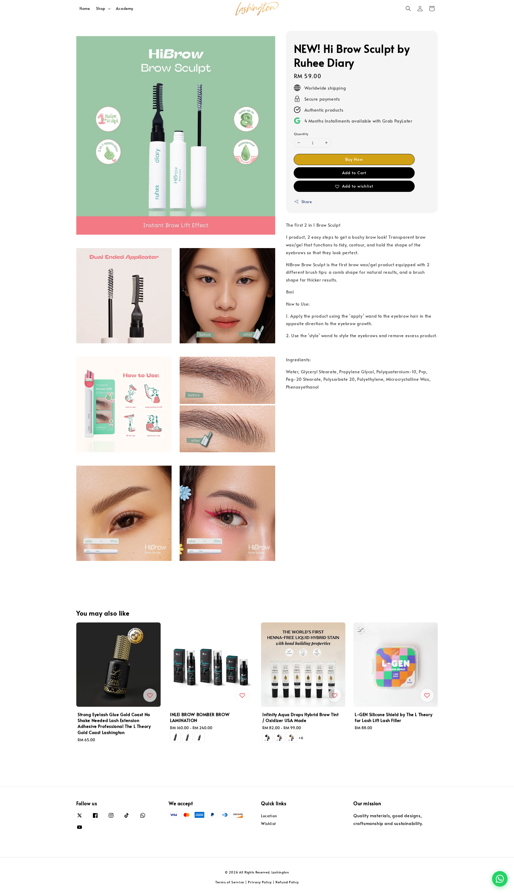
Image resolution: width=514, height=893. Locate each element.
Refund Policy (287, 882)
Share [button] (306, 201)
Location (269, 816)
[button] (408, 8)
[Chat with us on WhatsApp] (500, 879)
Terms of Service (229, 882)
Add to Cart (354, 172)
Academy (124, 8)
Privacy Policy (260, 882)
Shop (100, 8)
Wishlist (268, 823)
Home (85, 8)
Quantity (301, 133)
